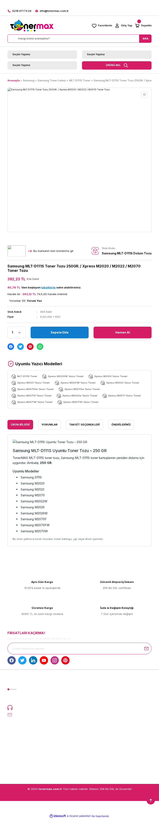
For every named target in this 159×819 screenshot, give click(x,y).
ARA (145, 38)
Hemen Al (122, 332)
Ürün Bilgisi (20, 424)
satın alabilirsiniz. (61, 287)
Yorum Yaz (34, 300)
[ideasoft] (57, 816)
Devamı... (59, 699)
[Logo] (31, 26)
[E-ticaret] (79, 816)
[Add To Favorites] (144, 94)
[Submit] (146, 648)
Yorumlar (49, 424)
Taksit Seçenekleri (84, 424)
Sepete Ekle (60, 332)
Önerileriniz (121, 424)
